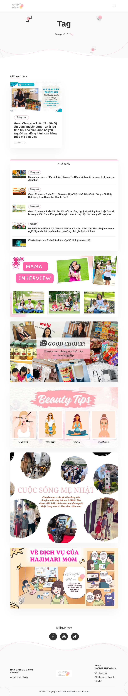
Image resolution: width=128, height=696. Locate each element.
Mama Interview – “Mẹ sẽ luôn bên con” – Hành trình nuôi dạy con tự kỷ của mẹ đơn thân (71, 178)
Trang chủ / (61, 34)
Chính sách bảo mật (104, 677)
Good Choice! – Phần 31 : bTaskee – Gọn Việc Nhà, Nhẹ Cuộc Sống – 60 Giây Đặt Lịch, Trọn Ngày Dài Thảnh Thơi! (70, 195)
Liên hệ (98, 681)
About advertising (19, 677)
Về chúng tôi (100, 673)
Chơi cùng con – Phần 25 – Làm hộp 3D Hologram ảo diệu (59, 240)
